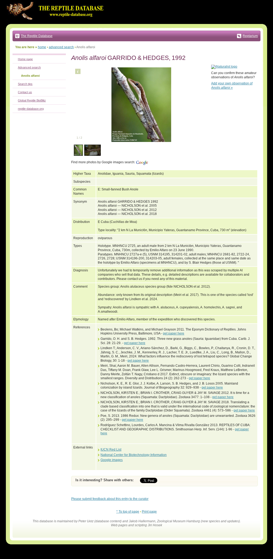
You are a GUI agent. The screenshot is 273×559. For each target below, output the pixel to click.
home (42, 47)
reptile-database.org (31, 108)
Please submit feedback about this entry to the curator (109, 499)
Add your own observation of (231, 85)
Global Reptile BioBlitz (32, 100)
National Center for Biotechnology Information (134, 455)
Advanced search (29, 67)
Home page (25, 59)
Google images (112, 460)
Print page (149, 511)
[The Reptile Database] (56, 23)
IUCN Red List (111, 449)
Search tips (25, 83)
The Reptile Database (37, 36)
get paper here (173, 333)
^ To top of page (127, 511)
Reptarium (250, 36)
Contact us (25, 92)
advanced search (61, 47)
